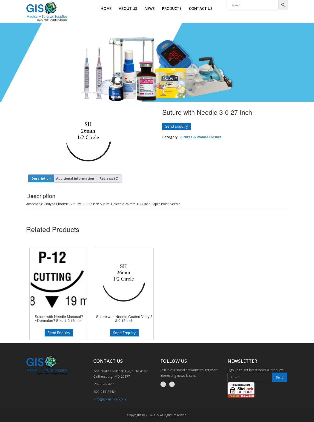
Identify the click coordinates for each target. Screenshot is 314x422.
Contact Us (200, 8)
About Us (128, 8)
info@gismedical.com (110, 399)
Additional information (75, 178)
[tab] (41, 178)
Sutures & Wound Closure (201, 137)
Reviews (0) (109, 178)
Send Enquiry (176, 126)
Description (41, 178)
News (150, 8)
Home (106, 8)
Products (172, 8)
